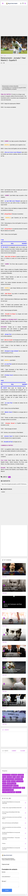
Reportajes (15, 785)
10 (4, 716)
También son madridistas (8, 789)
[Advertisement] (14, 20)
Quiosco (4, 783)
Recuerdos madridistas (7, 785)
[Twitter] (23, 3)
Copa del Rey (14, 774)
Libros (22, 776)
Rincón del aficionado (7, 787)
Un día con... (18, 792)
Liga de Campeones (9, 779)
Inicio (2, 55)
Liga (5, 55)
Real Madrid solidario (11, 783)
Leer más (5, 576)
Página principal (5, 864)
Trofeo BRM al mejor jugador (9, 792)
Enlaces (4, 776)
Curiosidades (21, 774)
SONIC (23, 787)
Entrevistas (9, 776)
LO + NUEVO (5, 729)
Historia (18, 776)
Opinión (8, 781)
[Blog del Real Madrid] (11, 4)
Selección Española (17, 787)
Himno (14, 776)
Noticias (4, 781)
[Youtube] (20, 3)
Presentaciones (19, 781)
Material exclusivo (18, 779)
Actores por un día (6, 774)
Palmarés (13, 781)
